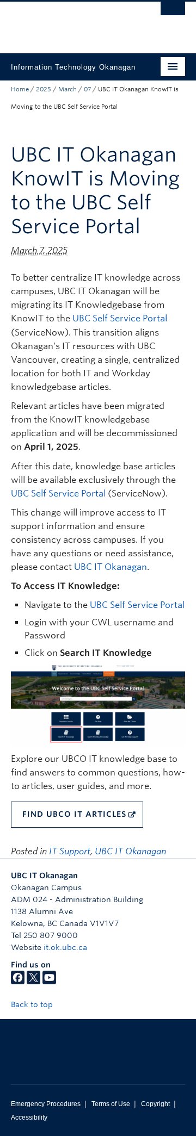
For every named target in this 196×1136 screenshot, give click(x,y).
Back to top (33, 1004)
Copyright (155, 1104)
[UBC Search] (173, 14)
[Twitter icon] (33, 981)
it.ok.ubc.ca (65, 947)
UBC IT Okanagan (110, 567)
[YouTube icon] (49, 981)
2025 (43, 89)
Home (20, 89)
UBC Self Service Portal (119, 318)
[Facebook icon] (17, 981)
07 (87, 89)
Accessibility (29, 1117)
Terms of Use (110, 1104)
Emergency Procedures (46, 1104)
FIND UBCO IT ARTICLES (74, 814)
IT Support (69, 851)
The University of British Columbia (72, 22)
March (67, 89)
